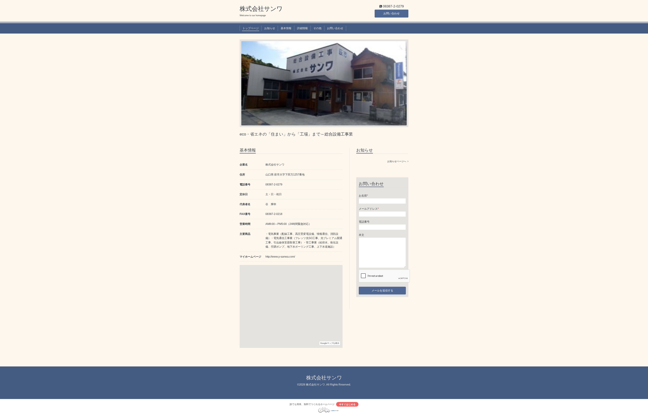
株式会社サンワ (261, 8)
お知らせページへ (397, 161)
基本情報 (286, 28)
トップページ (250, 28)
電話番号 (364, 221)
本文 (361, 234)
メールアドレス (369, 208)
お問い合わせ (391, 13)
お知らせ (269, 28)
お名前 (363, 195)
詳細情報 (302, 28)
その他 (317, 28)
